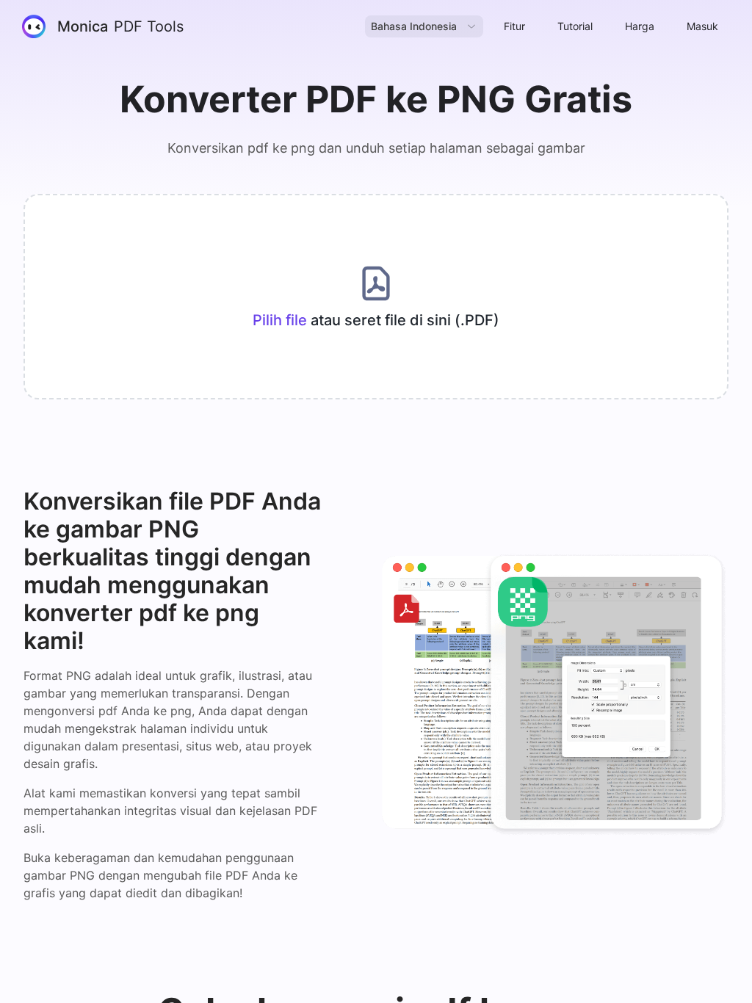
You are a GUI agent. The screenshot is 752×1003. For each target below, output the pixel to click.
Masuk (702, 26)
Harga (639, 26)
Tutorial (575, 26)
